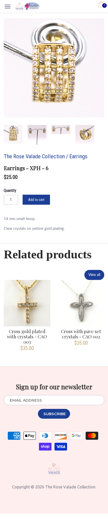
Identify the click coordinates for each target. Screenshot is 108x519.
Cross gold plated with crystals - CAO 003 (27, 336)
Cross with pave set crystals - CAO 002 (81, 333)
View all (94, 275)
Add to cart (36, 200)
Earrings (78, 156)
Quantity (10, 190)
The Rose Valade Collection (34, 156)
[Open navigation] (7, 6)
